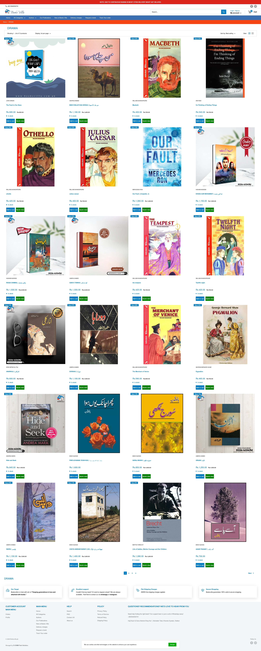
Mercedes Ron (138, 189)
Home (8, 18)
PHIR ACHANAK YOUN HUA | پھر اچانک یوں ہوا (85, 460)
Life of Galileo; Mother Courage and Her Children (150, 549)
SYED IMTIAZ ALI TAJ (12, 367)
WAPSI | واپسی (11, 549)
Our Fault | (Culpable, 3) (141, 194)
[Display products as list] (253, 33)
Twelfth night (200, 283)
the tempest (137, 283)
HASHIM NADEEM (201, 189)
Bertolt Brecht (138, 545)
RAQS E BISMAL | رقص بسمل (16, 283)
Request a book (90, 18)
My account (235, 13)
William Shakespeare (140, 100)
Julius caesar (74, 194)
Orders (8, 614)
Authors (31, 18)
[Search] (223, 12)
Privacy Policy (102, 611)
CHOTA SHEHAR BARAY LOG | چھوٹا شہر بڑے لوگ (85, 549)
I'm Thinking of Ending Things (206, 105)
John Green (10, 100)
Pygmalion (199, 371)
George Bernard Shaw (203, 367)
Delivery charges (76, 18)
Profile (8, 617)
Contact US (71, 617)
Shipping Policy (102, 620)
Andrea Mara (10, 456)
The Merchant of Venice (141, 371)
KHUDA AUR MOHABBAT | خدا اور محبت (209, 194)
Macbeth (136, 105)
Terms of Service (103, 614)
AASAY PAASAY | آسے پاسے (204, 549)
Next (250, 573)
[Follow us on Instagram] (255, 6)
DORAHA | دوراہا (75, 371)
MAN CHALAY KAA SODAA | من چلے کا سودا (84, 105)
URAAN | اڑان (200, 460)
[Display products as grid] (249, 33)
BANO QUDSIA (73, 456)
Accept (172, 644)
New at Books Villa (60, 18)
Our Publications (45, 18)
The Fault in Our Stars (14, 105)
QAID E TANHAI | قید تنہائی (78, 283)
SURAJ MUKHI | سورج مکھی (142, 460)
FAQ (68, 614)
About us (70, 620)
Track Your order (105, 18)
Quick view (20, 121)
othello (8, 194)
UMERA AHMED (74, 278)
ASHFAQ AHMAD (74, 100)
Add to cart (10, 121)
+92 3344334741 (12, 6)
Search (69, 611)
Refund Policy (102, 617)
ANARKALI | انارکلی (12, 371)
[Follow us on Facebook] (251, 6)
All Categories (18, 18)
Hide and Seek (11, 460)
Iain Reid (198, 100)
